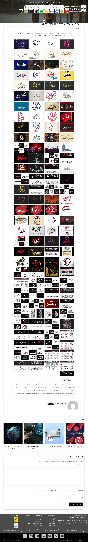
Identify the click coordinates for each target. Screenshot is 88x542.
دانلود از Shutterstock (37, 523)
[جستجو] (26, 7)
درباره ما (28, 519)
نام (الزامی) (80, 490)
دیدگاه (80, 465)
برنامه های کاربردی (38, 521)
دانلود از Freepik (38, 525)
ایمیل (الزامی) (53, 490)
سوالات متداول (51, 523)
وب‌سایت (51, 404)
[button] (44, 21)
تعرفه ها (53, 521)
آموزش (53, 519)
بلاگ (77, 28)
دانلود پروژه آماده (38, 519)
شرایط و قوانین (51, 525)
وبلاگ (29, 521)
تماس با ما (28, 523)
